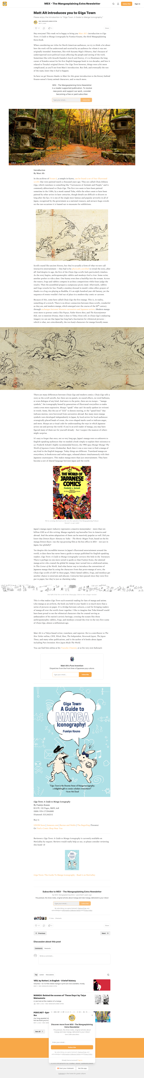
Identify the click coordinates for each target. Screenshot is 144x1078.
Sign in (137, 4)
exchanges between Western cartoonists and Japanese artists (68, 309)
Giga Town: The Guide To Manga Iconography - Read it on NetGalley (64, 875)
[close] (92, 1015)
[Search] (113, 4)
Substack (61, 1074)
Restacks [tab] (47, 948)
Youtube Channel (69, 647)
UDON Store (39, 825)
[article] (72, 985)
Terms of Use (82, 1052)
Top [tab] (36, 975)
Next (104, 933)
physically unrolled (80, 268)
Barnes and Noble (68, 825)
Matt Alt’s (83, 33)
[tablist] (43, 948)
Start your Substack (66, 1068)
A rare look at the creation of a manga (47, 1001)
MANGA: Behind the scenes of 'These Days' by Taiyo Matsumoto (60, 996)
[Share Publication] (118, 4)
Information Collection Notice (71, 1054)
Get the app (82, 1068)
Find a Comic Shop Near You (50, 828)
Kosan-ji (53, 178)
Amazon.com (52, 825)
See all (37, 1031)
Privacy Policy (88, 1054)
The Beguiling (83, 825)
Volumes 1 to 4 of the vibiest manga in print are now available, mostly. (59, 984)
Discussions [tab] (50, 975)
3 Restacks (58, 918)
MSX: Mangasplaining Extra (48, 21)
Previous (41, 933)
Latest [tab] (41, 975)
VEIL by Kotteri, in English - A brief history (55, 980)
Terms (78, 1063)
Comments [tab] (38, 948)
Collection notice (87, 1063)
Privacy (71, 1063)
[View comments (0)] (44, 28)
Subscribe (127, 4)
